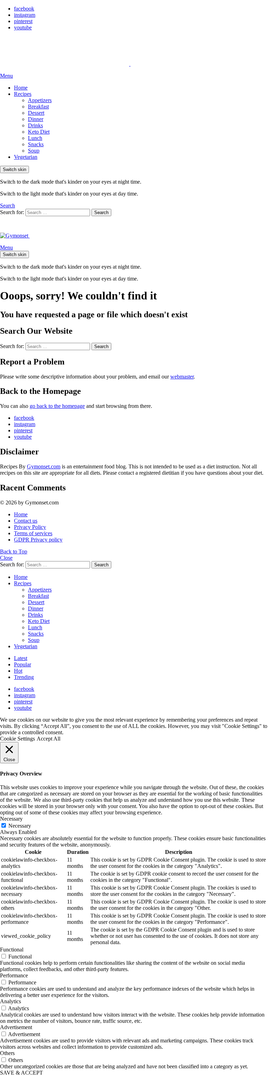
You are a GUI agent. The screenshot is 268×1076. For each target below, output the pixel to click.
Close (6, 558)
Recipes (22, 94)
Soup (33, 151)
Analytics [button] (10, 1001)
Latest (20, 658)
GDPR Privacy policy (38, 540)
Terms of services (33, 533)
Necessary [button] (11, 819)
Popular (22, 664)
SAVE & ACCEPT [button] (21, 1073)
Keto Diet (39, 132)
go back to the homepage (57, 406)
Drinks (35, 125)
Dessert (36, 113)
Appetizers (40, 100)
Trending (24, 677)
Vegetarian (25, 157)
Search (101, 212)
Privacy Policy (30, 527)
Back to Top (13, 551)
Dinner (35, 119)
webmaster (182, 377)
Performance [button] (14, 975)
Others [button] (7, 1053)
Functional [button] (11, 950)
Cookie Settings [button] (17, 739)
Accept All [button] (48, 739)
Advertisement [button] (16, 1027)
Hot (18, 671)
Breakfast (38, 106)
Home (21, 88)
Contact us (25, 521)
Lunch (35, 138)
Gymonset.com (43, 466)
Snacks (36, 144)
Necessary (19, 826)
